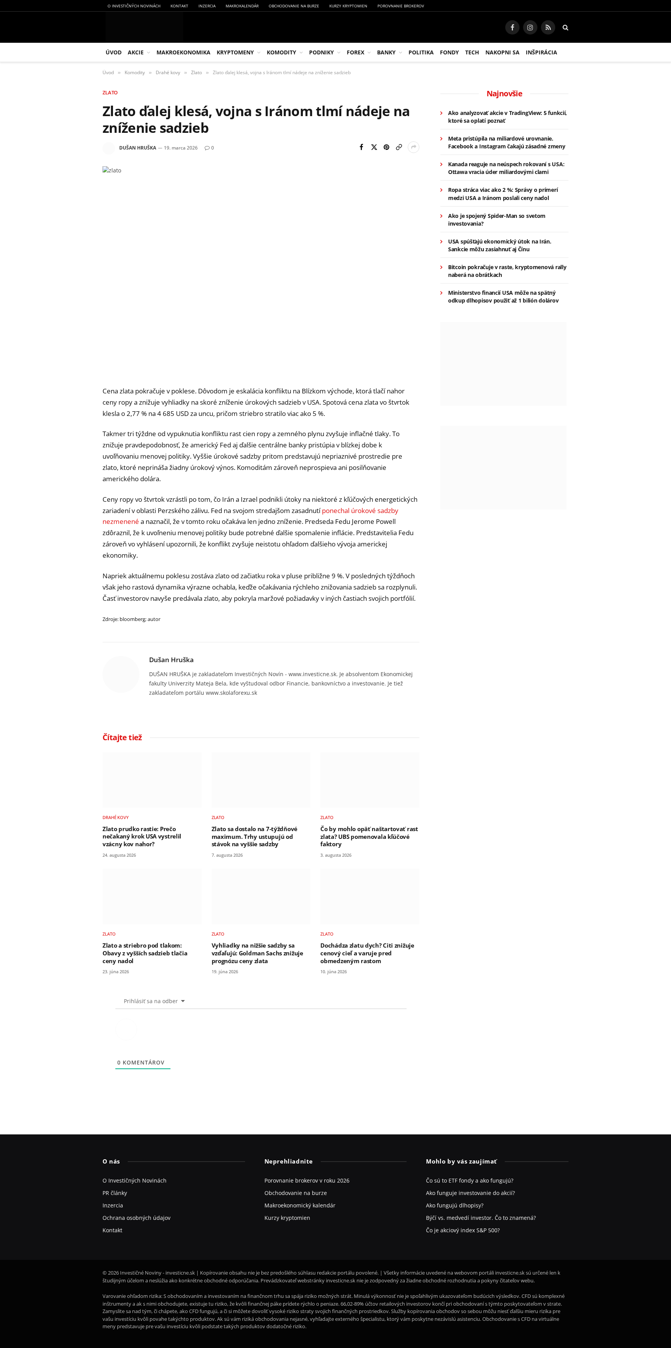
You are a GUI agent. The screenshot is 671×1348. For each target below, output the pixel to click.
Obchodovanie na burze (294, 6)
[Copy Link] (399, 147)
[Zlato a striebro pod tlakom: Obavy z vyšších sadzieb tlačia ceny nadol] (152, 896)
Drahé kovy (116, 817)
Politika (421, 52)
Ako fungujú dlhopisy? (454, 1205)
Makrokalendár (242, 6)
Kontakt (179, 6)
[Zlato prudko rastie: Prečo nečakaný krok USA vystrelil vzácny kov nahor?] (152, 780)
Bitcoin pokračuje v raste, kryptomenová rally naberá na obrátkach (507, 270)
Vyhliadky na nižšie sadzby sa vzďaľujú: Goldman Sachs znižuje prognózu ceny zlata (257, 953)
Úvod (114, 52)
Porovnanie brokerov (400, 6)
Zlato (110, 92)
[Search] (564, 27)
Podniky (321, 52)
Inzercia (207, 6)
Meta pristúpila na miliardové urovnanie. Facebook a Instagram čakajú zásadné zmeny (506, 142)
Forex (355, 52)
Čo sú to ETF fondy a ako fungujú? (469, 1180)
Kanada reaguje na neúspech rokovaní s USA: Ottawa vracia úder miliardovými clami (506, 168)
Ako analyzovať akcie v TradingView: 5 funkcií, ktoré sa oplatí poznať (507, 116)
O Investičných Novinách (134, 6)
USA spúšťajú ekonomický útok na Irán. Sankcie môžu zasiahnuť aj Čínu (499, 245)
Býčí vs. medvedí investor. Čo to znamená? (481, 1217)
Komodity (281, 52)
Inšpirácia (541, 52)
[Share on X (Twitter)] (374, 147)
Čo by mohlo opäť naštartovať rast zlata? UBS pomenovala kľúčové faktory (369, 836)
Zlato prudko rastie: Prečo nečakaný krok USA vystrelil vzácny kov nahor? (142, 836)
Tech (472, 52)
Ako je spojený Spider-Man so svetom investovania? (497, 219)
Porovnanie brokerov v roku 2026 (306, 1180)
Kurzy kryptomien (348, 6)
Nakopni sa (502, 52)
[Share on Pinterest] (386, 147)
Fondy (449, 52)
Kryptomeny (235, 52)
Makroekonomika (183, 52)
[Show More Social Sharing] (413, 147)
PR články (115, 1193)
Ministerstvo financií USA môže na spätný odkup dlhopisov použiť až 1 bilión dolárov (503, 296)
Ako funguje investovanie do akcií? (470, 1193)
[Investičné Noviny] (143, 27)
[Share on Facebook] (361, 147)
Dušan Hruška (137, 147)
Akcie (136, 52)
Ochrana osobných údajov (136, 1217)
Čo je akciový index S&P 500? (463, 1230)
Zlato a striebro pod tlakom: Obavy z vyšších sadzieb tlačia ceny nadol (145, 953)
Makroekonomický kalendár (300, 1205)
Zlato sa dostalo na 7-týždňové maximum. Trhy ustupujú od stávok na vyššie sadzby (254, 836)
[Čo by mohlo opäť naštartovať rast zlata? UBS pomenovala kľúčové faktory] (369, 780)
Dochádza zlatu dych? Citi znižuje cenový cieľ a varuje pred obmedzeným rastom (367, 953)
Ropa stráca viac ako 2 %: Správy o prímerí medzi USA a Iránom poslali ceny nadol (503, 193)
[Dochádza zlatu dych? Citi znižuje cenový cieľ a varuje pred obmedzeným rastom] (369, 896)
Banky (386, 52)
